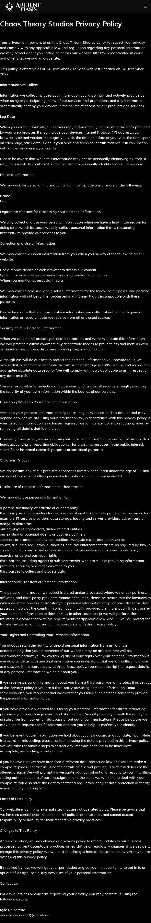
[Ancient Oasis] (26, 7)
